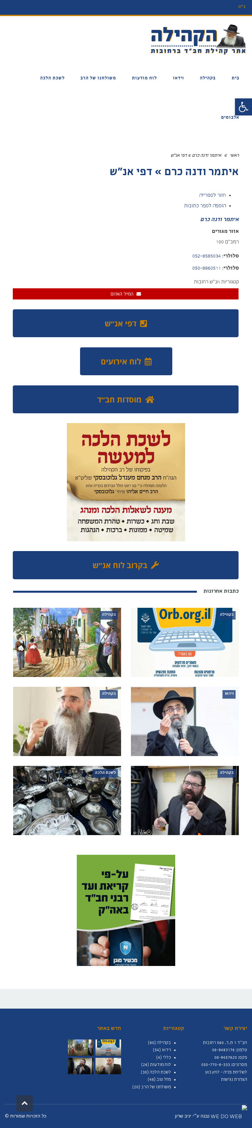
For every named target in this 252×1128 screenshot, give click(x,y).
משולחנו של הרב (156, 1087)
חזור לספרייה (212, 196)
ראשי (234, 155)
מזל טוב (164, 1079)
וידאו (166, 1050)
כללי (167, 1057)
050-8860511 (206, 269)
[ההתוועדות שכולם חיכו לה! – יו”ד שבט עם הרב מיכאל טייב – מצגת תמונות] (81, 1066)
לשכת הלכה (160, 1072)
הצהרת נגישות (234, 1079)
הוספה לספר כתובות (205, 206)
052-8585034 (206, 256)
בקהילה (164, 1043)
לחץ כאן (212, 1072)
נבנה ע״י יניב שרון (193, 1116)
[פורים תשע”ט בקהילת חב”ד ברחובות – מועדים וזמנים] (81, 1047)
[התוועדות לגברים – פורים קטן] (108, 1066)
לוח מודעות (160, 1065)
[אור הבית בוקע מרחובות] (108, 1047)
